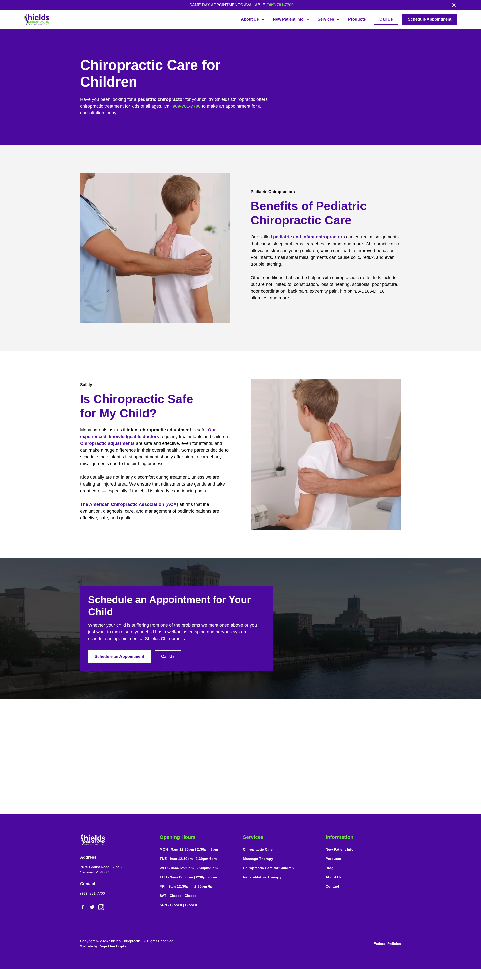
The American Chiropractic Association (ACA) (129, 504)
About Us (334, 877)
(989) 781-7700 (280, 5)
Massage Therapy (258, 859)
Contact (332, 886)
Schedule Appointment (429, 19)
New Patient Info (340, 849)
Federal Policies (387, 944)
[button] (253, 19)
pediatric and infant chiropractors (309, 236)
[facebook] (83, 907)
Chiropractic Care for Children (268, 868)
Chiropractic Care (258, 849)
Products (357, 19)
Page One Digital (113, 946)
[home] (36, 19)
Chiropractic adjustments (107, 443)
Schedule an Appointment (119, 656)
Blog (330, 868)
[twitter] (92, 907)
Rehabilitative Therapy (262, 877)
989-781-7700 (187, 106)
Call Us (386, 19)
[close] (454, 5)
